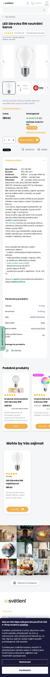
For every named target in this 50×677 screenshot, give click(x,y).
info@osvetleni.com (17, 617)
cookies (23, 624)
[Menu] (47, 3)
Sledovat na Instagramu (27, 583)
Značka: (9, 40)
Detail (16, 426)
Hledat (44, 10)
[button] (17, 492)
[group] (25, 483)
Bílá (43, 323)
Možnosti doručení (35, 132)
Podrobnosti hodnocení (35, 33)
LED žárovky (16, 350)
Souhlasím (25, 670)
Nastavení (25, 661)
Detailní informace (12, 109)
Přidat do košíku (27, 140)
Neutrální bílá (38, 328)
